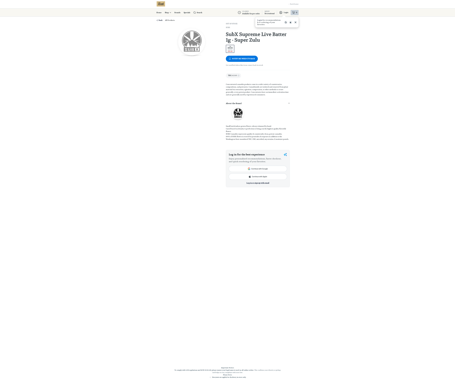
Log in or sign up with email (257, 183)
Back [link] (160, 20)
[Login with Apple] (290, 22)
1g (230, 48)
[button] (277, 22)
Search (199, 12)
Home (159, 12)
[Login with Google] (286, 22)
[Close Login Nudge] (295, 22)
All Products (170, 20)
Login (286, 12)
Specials (187, 12)
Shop (167, 12)
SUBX (228, 27)
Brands (177, 12)
